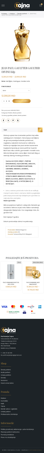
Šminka (3, 378)
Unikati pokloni (6, 412)
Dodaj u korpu (22, 101)
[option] (22, 42)
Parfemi (12, 14)
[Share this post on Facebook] (3, 120)
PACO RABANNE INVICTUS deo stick (11, 283)
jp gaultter (9, 115)
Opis (5, 130)
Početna (4, 14)
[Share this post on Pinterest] (13, 120)
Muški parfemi (5, 372)
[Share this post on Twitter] (8, 120)
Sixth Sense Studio (35, 450)
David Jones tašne (7, 383)
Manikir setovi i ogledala (9, 409)
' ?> (6, 5)
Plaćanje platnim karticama (10, 432)
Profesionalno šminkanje (9, 414)
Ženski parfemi (22, 14)
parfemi (15, 115)
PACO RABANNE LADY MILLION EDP (33, 283)
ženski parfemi (22, 115)
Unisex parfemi (6, 375)
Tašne (3, 406)
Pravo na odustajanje (8, 437)
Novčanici (4, 380)
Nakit (2, 404)
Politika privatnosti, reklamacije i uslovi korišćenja (17, 429)
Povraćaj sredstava (7, 435)
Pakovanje (6, 86)
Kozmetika (4, 401)
